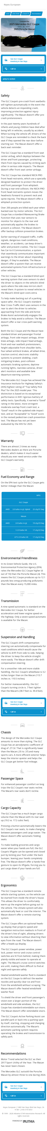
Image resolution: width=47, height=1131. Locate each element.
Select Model (16, 13)
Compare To (25, 13)
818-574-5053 (26, 1110)
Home (8, 13)
